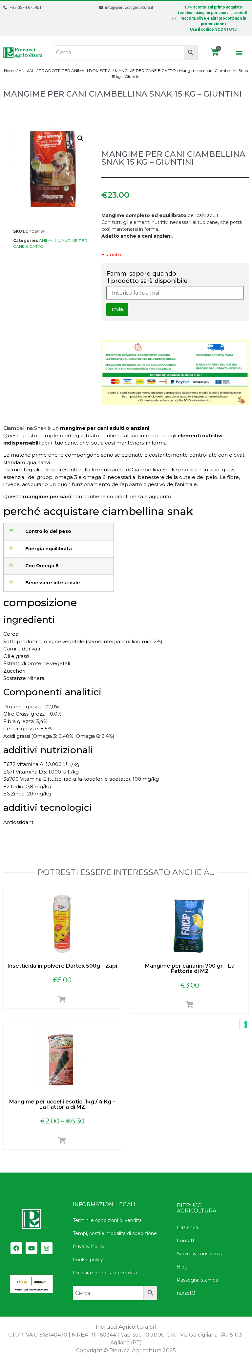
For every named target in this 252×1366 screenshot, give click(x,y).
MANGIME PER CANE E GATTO (145, 70)
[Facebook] (16, 1248)
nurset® (186, 1293)
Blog (182, 1267)
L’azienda (187, 1227)
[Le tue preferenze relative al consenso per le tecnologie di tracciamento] (246, 1024)
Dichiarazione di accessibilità (105, 1273)
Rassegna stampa (197, 1280)
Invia (117, 309)
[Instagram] (46, 1248)
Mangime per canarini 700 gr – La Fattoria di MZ (190, 968)
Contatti (186, 1241)
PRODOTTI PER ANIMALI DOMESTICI (75, 70)
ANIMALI (27, 70)
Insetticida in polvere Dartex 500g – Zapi (62, 966)
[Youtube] (31, 1248)
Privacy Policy (89, 1246)
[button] (239, 52)
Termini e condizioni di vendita (107, 1220)
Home (9, 70)
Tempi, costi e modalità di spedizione (115, 1233)
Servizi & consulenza (200, 1254)
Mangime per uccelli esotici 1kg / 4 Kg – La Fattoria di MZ (62, 1104)
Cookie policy (88, 1260)
